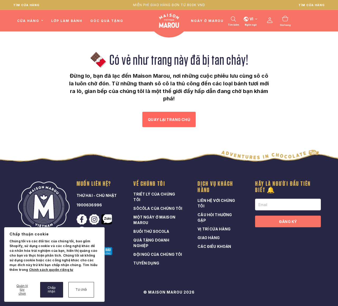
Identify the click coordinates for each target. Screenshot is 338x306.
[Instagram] (95, 219)
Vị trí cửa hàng (214, 229)
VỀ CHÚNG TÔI (149, 184)
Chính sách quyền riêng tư (51, 270)
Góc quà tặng (106, 21)
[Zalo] (107, 219)
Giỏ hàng (285, 25)
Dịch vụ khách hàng (215, 187)
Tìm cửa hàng (26, 5)
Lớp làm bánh (66, 21)
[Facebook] (82, 219)
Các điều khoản (214, 246)
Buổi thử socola (151, 231)
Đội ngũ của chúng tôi (157, 254)
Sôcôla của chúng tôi (157, 208)
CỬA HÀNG (28, 21)
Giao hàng (209, 237)
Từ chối (81, 289)
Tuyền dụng (146, 263)
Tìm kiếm (233, 25)
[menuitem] (32, 20)
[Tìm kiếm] (233, 19)
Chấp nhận (52, 289)
